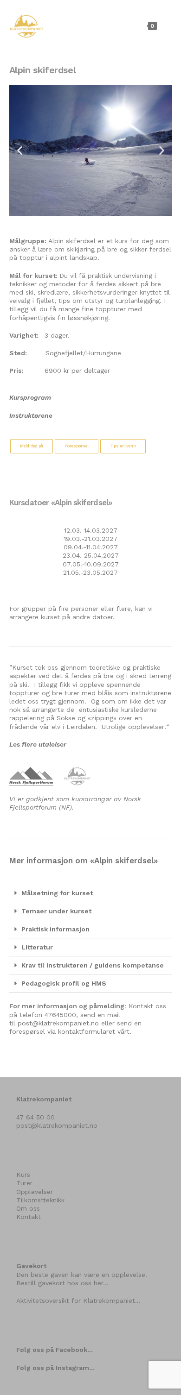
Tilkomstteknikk (40, 1200)
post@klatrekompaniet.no (58, 1023)
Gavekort (31, 1265)
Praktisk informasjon (55, 929)
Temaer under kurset (56, 911)
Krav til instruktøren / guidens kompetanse (92, 965)
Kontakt (28, 1216)
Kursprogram (30, 397)
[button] (20, 150)
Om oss (28, 1208)
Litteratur (37, 947)
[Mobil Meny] (165, 25)
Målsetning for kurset (57, 893)
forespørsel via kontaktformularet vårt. (70, 1031)
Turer (24, 1183)
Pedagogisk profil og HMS (63, 983)
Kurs (23, 1174)
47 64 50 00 (35, 1117)
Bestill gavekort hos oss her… (62, 1283)
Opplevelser (34, 1191)
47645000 (60, 1014)
